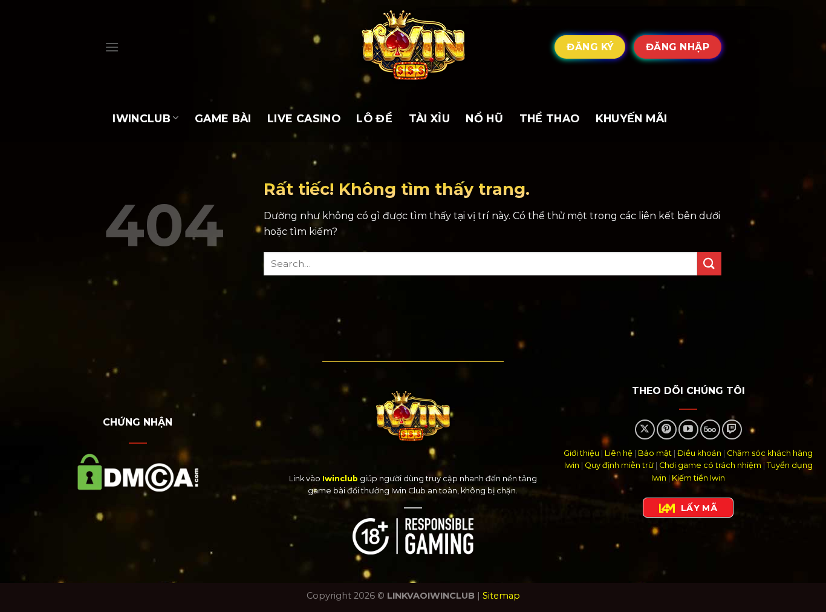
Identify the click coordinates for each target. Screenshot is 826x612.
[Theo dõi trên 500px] (710, 429)
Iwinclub (141, 118)
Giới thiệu (581, 453)
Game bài (223, 118)
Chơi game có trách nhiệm (710, 465)
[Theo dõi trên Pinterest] (667, 429)
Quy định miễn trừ (619, 465)
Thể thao (549, 118)
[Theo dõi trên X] (645, 429)
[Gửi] (709, 263)
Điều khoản (699, 453)
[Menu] (112, 47)
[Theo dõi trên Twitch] (732, 429)
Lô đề (374, 118)
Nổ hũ (484, 118)
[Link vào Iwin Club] (413, 47)
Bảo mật (655, 453)
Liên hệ (619, 453)
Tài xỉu (429, 118)
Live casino (303, 118)
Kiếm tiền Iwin (698, 477)
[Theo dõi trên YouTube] (688, 429)
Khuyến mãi (632, 118)
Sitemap (501, 595)
